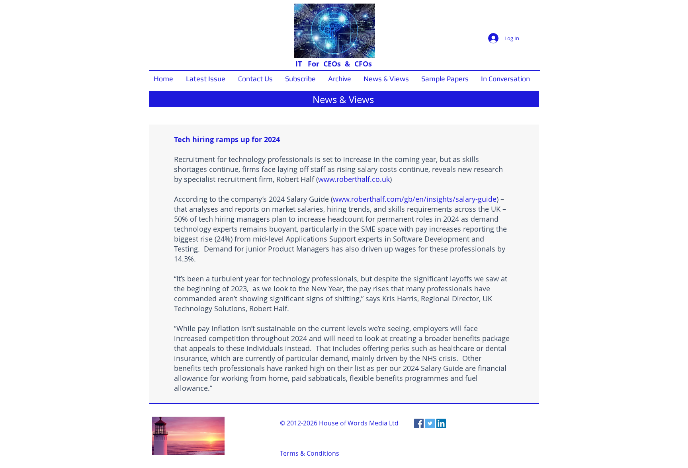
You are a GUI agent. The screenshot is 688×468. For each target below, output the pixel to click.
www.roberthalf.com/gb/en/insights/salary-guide (414, 199)
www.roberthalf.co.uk (354, 179)
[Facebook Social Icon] (419, 423)
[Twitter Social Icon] (430, 423)
